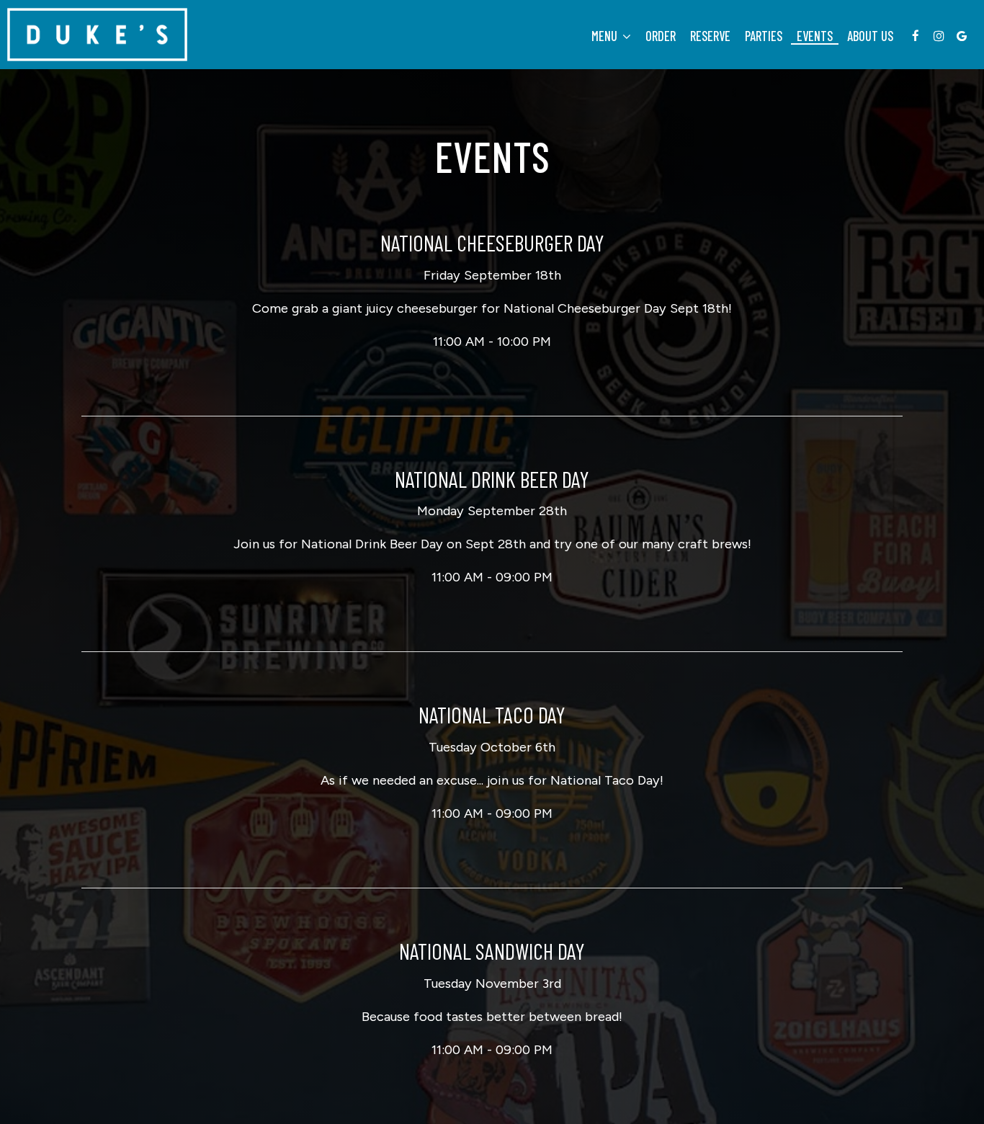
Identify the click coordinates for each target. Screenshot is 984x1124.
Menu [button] (605, 36)
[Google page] (961, 36)
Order (660, 36)
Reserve (710, 36)
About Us (870, 36)
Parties (763, 36)
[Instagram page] (938, 36)
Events (815, 36)
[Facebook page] (915, 36)
